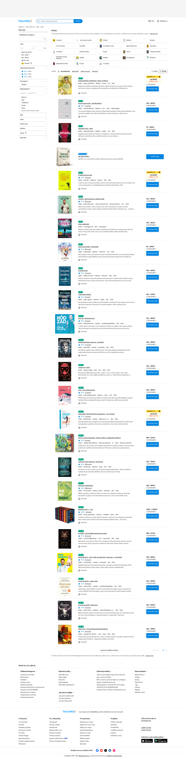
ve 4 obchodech (151, 225)
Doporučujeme (140, 671)
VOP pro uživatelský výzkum (57, 741)
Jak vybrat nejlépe (65, 692)
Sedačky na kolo (25, 682)
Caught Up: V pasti (84, 367)
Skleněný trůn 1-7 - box (85, 510)
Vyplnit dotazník (146, 730)
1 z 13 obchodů (150, 180)
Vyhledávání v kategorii (26, 35)
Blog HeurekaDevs (24, 738)
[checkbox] (20, 52)
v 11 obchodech (151, 129)
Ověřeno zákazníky (116, 722)
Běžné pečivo (24, 677)
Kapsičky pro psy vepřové (28, 692)
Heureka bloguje (23, 736)
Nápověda (83, 744)
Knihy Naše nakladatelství (66, 685)
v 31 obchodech (151, 488)
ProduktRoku (115, 727)
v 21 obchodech (151, 273)
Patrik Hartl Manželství (85, 486)
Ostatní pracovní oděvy (27, 675)
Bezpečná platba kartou (56, 738)
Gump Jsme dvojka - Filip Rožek (88, 247)
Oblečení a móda (140, 692)
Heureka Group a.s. (84, 756)
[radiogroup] (33, 74)
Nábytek (137, 690)
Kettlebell (23, 680)
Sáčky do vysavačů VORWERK (29, 690)
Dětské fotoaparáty (26, 685)
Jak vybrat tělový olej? (65, 701)
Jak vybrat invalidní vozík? (66, 696)
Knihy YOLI (62, 680)
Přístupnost (22, 744)
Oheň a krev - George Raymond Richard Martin (93, 629)
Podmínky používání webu (114, 756)
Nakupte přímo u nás (55, 730)
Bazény (137, 680)
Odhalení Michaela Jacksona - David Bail (91, 342)
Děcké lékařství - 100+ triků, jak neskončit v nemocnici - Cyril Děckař (100, 557)
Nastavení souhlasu (55, 733)
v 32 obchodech (151, 464)
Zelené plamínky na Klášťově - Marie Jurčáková (93, 81)
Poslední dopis (83, 271)
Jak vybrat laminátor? (65, 698)
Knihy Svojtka (63, 677)
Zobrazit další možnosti (28, 111)
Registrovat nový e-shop (87, 725)
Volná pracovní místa (25, 730)
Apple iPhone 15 (140, 675)
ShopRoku (114, 725)
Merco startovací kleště (104, 677)
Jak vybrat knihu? (83, 156)
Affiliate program (85, 738)
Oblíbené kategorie (27, 671)
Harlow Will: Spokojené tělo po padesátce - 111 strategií (96, 414)
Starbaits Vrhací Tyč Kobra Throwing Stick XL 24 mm (112, 690)
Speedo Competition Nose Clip (106, 682)
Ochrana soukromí (54, 736)
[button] (30, 39)
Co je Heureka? (23, 722)
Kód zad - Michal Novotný (86, 318)
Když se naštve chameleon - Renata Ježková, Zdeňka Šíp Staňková (99, 438)
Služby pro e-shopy (85, 727)
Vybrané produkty (103, 671)
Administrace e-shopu (86, 722)
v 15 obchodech (151, 607)
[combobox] (55, 21)
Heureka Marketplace (86, 730)
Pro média (22, 733)
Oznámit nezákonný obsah (26, 741)
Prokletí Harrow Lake (85, 175)
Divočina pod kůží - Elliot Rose (88, 605)
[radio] (20, 71)
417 (163, 650)
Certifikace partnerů (117, 730)
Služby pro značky (85, 733)
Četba (37, 27)
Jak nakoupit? (53, 722)
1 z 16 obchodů (150, 84)
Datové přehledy (85, 736)
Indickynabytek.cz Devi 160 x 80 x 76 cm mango (110, 685)
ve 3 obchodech (151, 368)
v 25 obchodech (151, 201)
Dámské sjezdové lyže (27, 697)
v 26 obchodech (151, 583)
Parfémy (137, 677)
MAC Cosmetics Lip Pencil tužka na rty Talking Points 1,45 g (112, 680)
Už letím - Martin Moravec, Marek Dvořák (91, 199)
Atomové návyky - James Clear (88, 581)
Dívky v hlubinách (83, 224)
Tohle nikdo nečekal (84, 295)
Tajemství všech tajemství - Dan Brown (90, 462)
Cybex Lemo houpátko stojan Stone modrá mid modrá (112, 675)
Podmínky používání (25, 727)
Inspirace (113, 733)
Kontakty (21, 725)
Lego (136, 685)
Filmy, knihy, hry (30, 27)
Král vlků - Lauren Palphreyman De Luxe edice (92, 533)
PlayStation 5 (139, 682)
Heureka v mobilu (54, 725)
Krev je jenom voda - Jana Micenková (90, 103)
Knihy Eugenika (63, 682)
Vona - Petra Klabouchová (86, 390)
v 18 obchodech (151, 105)
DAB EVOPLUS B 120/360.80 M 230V (107, 687)
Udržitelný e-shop (116, 736)
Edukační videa (84, 741)
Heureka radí (53, 727)
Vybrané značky (64, 671)
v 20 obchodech (151, 320)
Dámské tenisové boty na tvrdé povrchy (32, 687)
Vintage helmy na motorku (28, 695)
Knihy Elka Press (63, 675)
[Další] (166, 650)
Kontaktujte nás (146, 721)
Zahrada (137, 687)
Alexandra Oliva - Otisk (85, 129)
